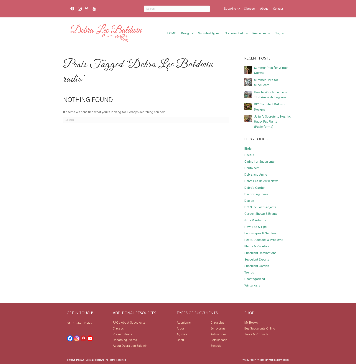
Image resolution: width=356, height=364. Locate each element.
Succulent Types (209, 33)
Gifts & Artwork (255, 220)
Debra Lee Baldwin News (261, 181)
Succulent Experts (256, 259)
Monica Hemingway (279, 360)
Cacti (180, 340)
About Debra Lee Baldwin (130, 345)
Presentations (122, 334)
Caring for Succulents (259, 161)
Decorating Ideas (256, 194)
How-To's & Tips (255, 227)
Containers (252, 168)
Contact (278, 8)
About (264, 8)
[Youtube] (90, 338)
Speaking (230, 8)
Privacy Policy (249, 360)
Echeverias (217, 328)
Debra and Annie (255, 174)
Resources (259, 33)
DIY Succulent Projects (260, 207)
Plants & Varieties (256, 246)
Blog (277, 33)
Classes (249, 8)
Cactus (249, 155)
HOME (171, 33)
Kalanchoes (218, 334)
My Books (251, 322)
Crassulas (217, 322)
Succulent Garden (256, 266)
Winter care (252, 285)
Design (185, 33)
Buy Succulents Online (259, 328)
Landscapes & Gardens (260, 233)
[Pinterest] (83, 338)
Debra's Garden (254, 188)
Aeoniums (184, 322)
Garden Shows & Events (261, 213)
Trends (249, 272)
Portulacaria (218, 340)
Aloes (181, 328)
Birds (248, 148)
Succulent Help (234, 33)
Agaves (182, 334)
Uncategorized (254, 279)
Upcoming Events (125, 340)
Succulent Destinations (260, 253)
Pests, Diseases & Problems (263, 240)
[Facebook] (70, 338)
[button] (238, 9)
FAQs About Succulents (129, 322)
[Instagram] (77, 338)
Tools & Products (256, 334)
